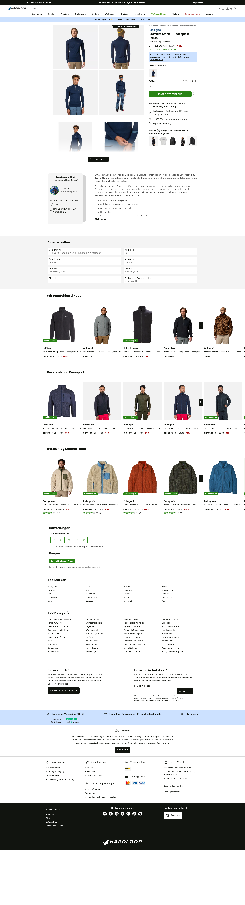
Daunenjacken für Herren (59, 630)
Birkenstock (167, 597)
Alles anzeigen (97, 159)
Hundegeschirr (168, 630)
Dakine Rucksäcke (132, 652)
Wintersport (110, 14)
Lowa (50, 601)
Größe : (152, 81)
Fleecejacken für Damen (59, 626)
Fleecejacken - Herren (188, 25)
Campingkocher (93, 619)
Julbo (164, 587)
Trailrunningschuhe (94, 634)
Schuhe (51, 14)
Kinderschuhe (92, 644)
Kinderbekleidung (131, 619)
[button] (75, 47)
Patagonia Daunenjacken (173, 652)
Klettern (95, 14)
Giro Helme (167, 623)
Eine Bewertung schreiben (159, 42)
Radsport (125, 14)
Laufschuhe (91, 637)
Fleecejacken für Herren (58, 637)
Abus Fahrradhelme (170, 648)
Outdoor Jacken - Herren (169, 25)
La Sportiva (52, 597)
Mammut (128, 601)
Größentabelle (189, 81)
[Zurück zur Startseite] (151, 26)
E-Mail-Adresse (142, 686)
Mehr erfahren (156, 60)
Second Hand (160, 14)
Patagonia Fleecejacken (134, 630)
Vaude (127, 597)
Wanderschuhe (93, 630)
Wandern (65, 14)
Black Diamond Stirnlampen (136, 644)
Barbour (89, 601)
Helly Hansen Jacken (133, 637)
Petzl (164, 601)
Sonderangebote (192, 14)
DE (220, 9)
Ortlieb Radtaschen (170, 637)
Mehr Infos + (101, 219)
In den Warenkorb (170, 94)
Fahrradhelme (92, 648)
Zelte (50, 641)
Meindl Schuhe (130, 648)
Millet (88, 590)
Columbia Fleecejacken (134, 641)
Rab (49, 594)
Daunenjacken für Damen (59, 619)
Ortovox (51, 590)
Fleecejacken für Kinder (134, 623)
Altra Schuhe (167, 641)
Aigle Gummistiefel (132, 626)
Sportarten (140, 14)
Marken (175, 14)
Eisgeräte (90, 626)
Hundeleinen (167, 634)
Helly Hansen (91, 597)
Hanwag (165, 594)
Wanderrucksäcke (94, 623)
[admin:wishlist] (194, 94)
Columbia (128, 590)
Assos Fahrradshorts (170, 619)
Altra (88, 587)
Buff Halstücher (168, 644)
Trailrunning (80, 14)
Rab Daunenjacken (170, 626)
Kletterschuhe (92, 641)
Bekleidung (37, 14)
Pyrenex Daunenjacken (134, 634)
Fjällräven (128, 587)
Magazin (209, 14)
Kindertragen (91, 652)
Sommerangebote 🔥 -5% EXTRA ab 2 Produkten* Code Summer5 (123, 19)
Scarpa (127, 594)
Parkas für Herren (55, 634)
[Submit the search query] (212, 9)
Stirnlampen (53, 648)
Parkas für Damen (56, 623)
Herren (155, 25)
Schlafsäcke (53, 652)
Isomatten (52, 644)
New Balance (167, 590)
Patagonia (52, 587)
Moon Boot (90, 594)
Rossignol (155, 30)
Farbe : (157, 66)
